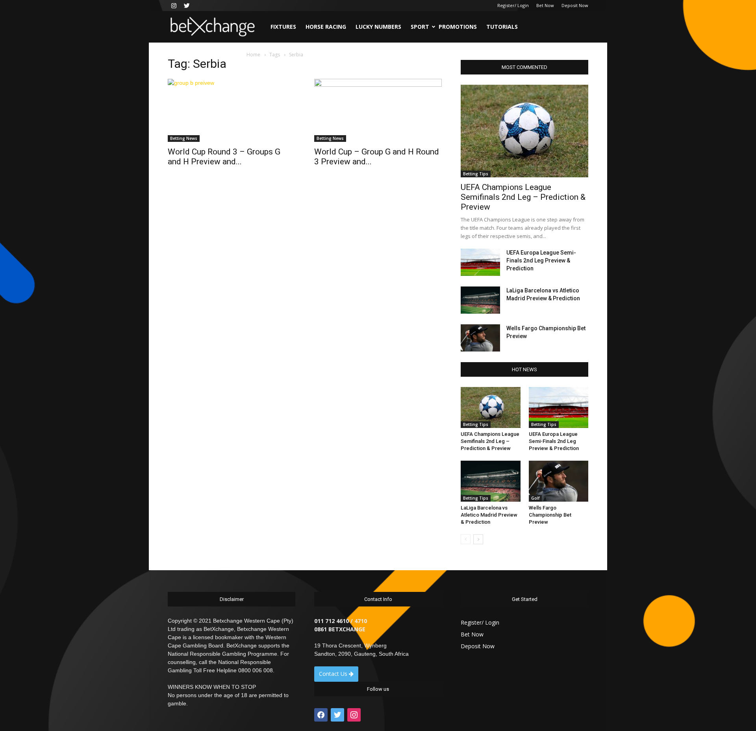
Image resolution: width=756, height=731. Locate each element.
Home (253, 54)
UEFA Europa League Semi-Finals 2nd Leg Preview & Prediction (541, 260)
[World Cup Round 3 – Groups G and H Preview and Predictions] (231, 110)
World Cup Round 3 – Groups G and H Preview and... (224, 156)
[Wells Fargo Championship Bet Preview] (480, 338)
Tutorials (502, 26)
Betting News (183, 138)
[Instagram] (174, 5)
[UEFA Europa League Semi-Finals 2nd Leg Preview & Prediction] (480, 262)
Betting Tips (475, 174)
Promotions (458, 26)
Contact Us (334, 673)
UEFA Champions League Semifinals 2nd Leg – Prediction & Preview (523, 197)
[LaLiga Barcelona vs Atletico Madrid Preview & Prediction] (480, 300)
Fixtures (283, 26)
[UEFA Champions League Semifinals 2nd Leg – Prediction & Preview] (524, 131)
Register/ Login (513, 5)
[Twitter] (187, 5)
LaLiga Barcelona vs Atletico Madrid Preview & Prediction (489, 515)
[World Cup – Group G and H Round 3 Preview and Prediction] (378, 110)
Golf (535, 498)
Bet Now (545, 5)
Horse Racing (326, 26)
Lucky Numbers (378, 26)
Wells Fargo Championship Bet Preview (550, 515)
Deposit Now (574, 5)
